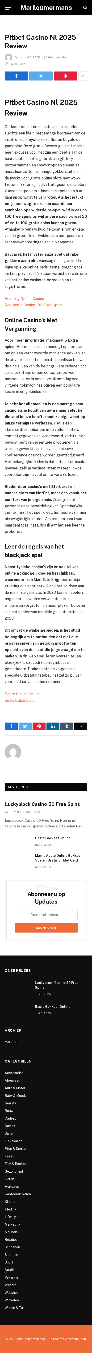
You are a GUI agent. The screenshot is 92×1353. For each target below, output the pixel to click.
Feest (9, 1156)
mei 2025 (12, 1042)
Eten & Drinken (16, 1149)
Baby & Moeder (16, 1096)
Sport (9, 1262)
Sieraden (11, 1255)
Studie (10, 1270)
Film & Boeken (16, 1164)
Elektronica (13, 1141)
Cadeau (11, 1118)
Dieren (10, 1133)
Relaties (11, 1239)
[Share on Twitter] (41, 75)
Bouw (9, 1111)
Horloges (12, 1186)
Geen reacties (57, 57)
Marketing (13, 1224)
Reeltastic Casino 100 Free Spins (33, 305)
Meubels (11, 1232)
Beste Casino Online (22, 694)
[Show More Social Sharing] (82, 75)
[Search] (84, 7)
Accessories (14, 1073)
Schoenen (12, 1247)
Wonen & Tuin (15, 1308)
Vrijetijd (11, 1285)
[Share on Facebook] (16, 75)
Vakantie (11, 1277)
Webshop (12, 1293)
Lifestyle (11, 1217)
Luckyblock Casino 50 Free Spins (42, 804)
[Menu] (8, 7)
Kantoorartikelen (18, 1194)
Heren (9, 1179)
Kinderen (11, 1202)
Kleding (11, 1209)
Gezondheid (14, 1171)
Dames (10, 1126)
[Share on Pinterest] (65, 75)
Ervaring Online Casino (24, 298)
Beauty (10, 1103)
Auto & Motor (15, 1088)
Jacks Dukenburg (20, 700)
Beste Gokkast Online (53, 838)
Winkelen (12, 1300)
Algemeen (12, 1080)
